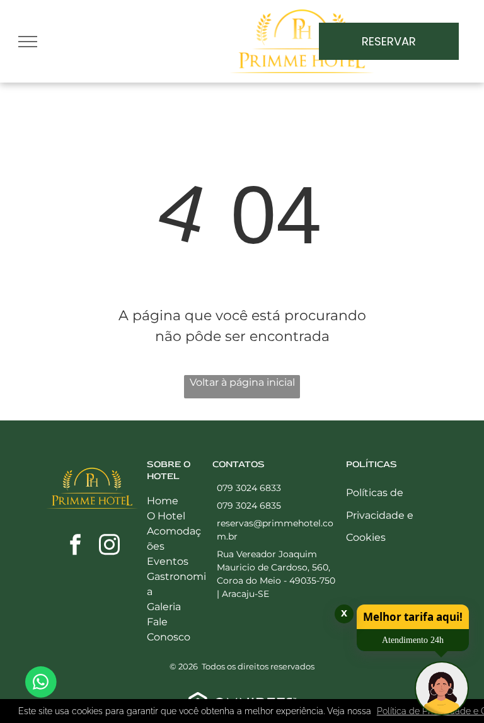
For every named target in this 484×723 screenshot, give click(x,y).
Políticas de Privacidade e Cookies (379, 515)
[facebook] (75, 546)
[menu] (27, 41)
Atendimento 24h (413, 640)
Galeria (164, 607)
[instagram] (109, 546)
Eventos (167, 561)
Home (162, 501)
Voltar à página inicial (242, 382)
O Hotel (166, 516)
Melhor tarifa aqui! (413, 617)
